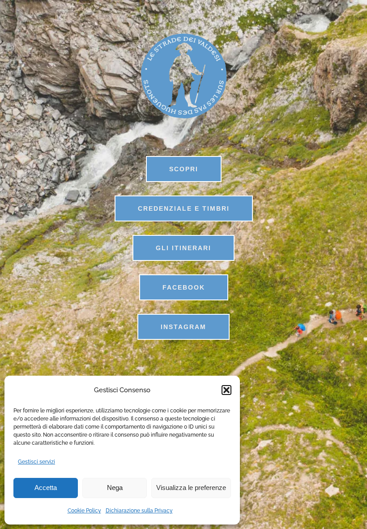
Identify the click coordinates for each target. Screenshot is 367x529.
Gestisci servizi (36, 462)
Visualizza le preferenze (191, 487)
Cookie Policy (84, 510)
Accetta (45, 487)
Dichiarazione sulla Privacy (139, 510)
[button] (226, 390)
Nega (115, 487)
